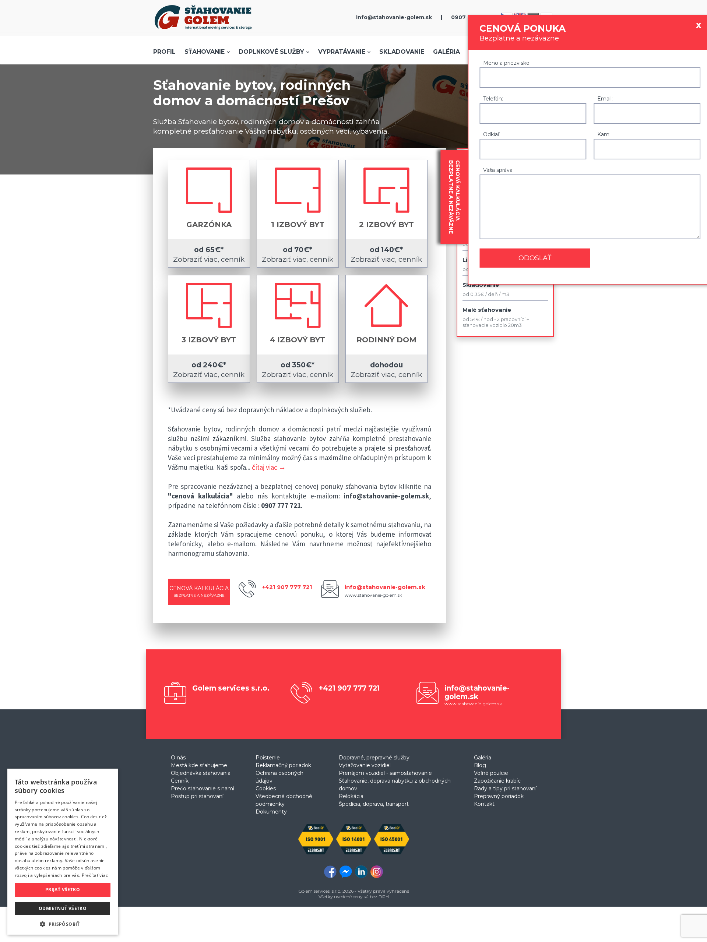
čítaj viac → (269, 467)
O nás (178, 757)
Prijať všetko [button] (62, 889)
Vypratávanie (341, 51)
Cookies (266, 788)
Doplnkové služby (271, 51)
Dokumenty (271, 811)
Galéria (446, 51)
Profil (164, 51)
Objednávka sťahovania (201, 773)
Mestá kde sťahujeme (199, 765)
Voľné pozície (491, 773)
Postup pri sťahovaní (197, 796)
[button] (62, 923)
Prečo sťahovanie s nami (202, 788)
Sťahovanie (204, 51)
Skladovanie (401, 51)
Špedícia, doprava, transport (374, 804)
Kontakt (484, 804)
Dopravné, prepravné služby (374, 757)
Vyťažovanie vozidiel (365, 765)
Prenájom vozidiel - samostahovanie (385, 773)
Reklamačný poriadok (283, 765)
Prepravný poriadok (499, 796)
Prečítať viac (95, 875)
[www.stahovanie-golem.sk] (203, 31)
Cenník (180, 780)
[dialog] (62, 852)
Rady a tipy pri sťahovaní (505, 788)
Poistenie (268, 757)
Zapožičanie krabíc (497, 780)
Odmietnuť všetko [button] (63, 908)
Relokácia (351, 796)
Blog (480, 765)
